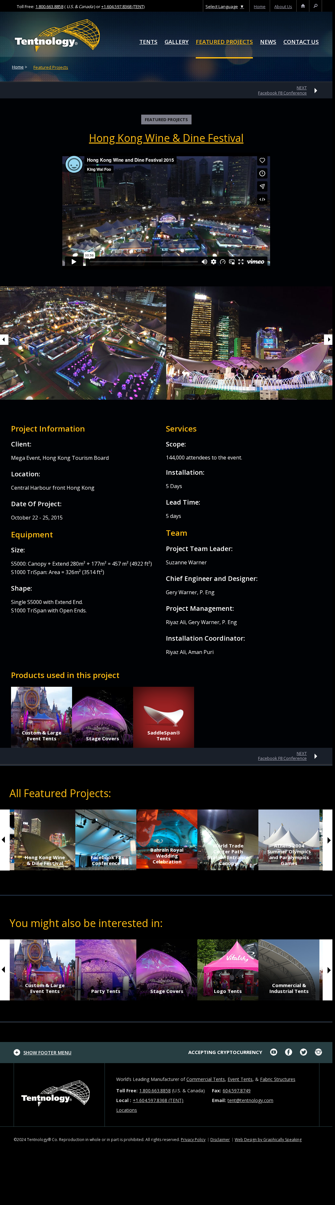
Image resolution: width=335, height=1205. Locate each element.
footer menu (47, 1052)
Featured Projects (224, 42)
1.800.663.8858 (49, 6)
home (260, 6)
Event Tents (240, 1079)
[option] (250, 343)
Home (18, 67)
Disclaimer (220, 1139)
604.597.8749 (237, 1090)
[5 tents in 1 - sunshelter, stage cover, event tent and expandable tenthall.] (163, 717)
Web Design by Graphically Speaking (268, 1139)
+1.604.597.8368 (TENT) (122, 6)
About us (283, 6)
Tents (148, 42)
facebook (288, 1052)
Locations (126, 1110)
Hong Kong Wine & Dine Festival (166, 138)
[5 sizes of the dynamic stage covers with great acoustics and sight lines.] (102, 717)
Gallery (177, 42)
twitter (303, 1052)
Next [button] (329, 339)
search (315, 6)
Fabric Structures (277, 1079)
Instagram (318, 1052)
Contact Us (301, 42)
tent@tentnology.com (250, 1100)
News (268, 42)
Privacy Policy (193, 1139)
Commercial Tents (205, 1079)
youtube (273, 1052)
